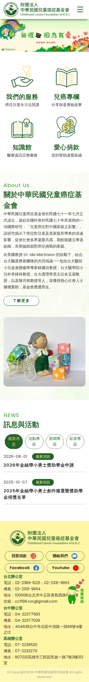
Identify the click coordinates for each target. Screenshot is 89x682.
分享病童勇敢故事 (67, 104)
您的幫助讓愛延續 (67, 155)
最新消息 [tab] (13, 441)
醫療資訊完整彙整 (22, 155)
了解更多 (21, 300)
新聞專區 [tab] (55, 441)
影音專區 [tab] (75, 441)
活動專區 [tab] (34, 441)
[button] (6, 35)
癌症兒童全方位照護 (22, 104)
